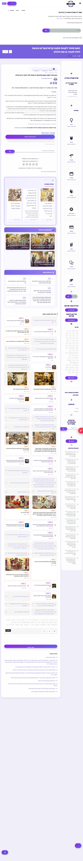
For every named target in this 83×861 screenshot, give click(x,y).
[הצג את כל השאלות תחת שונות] (71, 241)
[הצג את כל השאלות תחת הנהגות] (71, 152)
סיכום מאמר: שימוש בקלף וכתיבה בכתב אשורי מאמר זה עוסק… (70, 529)
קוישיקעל (32, 622)
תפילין (69, 372)
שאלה (77, 369)
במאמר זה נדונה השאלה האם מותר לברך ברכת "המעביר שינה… (71, 484)
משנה (74, 350)
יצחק (77, 343)
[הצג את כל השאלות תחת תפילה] (71, 188)
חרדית (77, 340)
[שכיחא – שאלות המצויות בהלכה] (69, 3)
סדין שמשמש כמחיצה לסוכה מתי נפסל (46, 680)
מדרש (67, 345)
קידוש (67, 365)
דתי (70, 333)
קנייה (39, 622)
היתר (77, 335)
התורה (70, 335)
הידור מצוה (14, 619)
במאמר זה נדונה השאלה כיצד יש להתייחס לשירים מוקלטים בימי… (71, 522)
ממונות (71, 231)
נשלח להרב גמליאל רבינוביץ (73, 352)
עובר (70, 355)
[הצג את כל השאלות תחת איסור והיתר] (71, 206)
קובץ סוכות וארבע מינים (25, 622)
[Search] (46, 31)
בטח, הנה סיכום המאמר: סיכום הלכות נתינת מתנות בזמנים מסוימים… (70, 514)
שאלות (23, 10)
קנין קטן (55, 622)
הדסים (18, 619)
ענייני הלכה (76, 357)
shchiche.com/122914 (20, 127)
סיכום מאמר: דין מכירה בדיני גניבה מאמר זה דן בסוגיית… (70, 553)
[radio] (36, 164)
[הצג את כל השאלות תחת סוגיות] (71, 259)
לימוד (70, 345)
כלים (67, 343)
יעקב (67, 340)
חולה (77, 338)
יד (70, 340)
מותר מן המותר (43, 624)
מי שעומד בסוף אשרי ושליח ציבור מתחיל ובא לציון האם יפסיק (42, 688)
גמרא (77, 333)
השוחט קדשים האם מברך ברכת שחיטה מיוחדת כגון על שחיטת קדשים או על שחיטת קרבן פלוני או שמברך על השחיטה (32, 684)
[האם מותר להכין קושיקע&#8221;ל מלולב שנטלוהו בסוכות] (14, 194)
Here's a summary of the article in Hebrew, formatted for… (70, 492)
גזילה (30, 619)
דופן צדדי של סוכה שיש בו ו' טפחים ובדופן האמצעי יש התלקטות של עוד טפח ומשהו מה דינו (35, 667)
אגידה (43, 619)
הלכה (8, 624)
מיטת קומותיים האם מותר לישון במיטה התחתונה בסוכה (43, 691)
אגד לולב (47, 619)
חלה (70, 338)
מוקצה (77, 348)
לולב (32, 624)
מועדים (71, 177)
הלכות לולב (12, 624)
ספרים (73, 355)
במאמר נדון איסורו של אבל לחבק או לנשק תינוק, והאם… (70, 499)
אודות (17, 10)
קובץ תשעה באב (75, 365)
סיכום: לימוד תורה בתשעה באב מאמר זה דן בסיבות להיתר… (71, 507)
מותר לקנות (37, 624)
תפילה (71, 195)
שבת (71, 124)
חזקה (74, 338)
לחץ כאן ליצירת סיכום (30, 137)
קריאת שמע (72, 367)
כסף (77, 345)
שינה (66, 369)
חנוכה (67, 338)
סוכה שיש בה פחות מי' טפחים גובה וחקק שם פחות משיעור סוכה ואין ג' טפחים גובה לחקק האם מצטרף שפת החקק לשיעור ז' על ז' (31, 673)
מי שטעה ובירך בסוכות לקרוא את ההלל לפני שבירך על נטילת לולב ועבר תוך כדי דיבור (47, 209)
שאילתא (67, 367)
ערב (72, 357)
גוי (67, 330)
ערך (69, 357)
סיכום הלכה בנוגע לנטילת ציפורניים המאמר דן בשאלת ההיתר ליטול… (70, 469)
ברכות (71, 142)
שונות (71, 249)
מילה (66, 348)
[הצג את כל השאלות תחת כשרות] (71, 277)
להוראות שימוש (60, 18)
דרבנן (73, 333)
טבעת (22, 624)
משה (77, 350)
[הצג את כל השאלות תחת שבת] (71, 117)
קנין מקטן (51, 622)
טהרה (73, 340)
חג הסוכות (17, 624)
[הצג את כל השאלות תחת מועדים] (71, 170)
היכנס (11, 3)
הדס (27, 619)
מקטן (16, 622)
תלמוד (77, 372)
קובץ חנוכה (69, 360)
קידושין (77, 367)
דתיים (67, 333)
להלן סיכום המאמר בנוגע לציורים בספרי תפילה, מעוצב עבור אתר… (70, 454)
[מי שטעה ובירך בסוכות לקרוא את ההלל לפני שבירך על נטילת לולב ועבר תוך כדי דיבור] (47, 194)
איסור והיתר (71, 213)
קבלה (74, 360)
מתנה (70, 350)
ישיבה (74, 343)
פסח (77, 360)
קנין (47, 622)
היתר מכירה (8, 619)
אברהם (76, 330)
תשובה (77, 374)
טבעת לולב (26, 624)
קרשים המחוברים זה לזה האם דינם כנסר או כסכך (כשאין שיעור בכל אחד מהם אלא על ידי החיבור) (34, 670)
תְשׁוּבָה (8, 630)
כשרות (71, 284)
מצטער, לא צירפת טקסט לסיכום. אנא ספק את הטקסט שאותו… (70, 537)
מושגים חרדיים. (71, 348)
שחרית (70, 369)
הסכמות (12, 10)
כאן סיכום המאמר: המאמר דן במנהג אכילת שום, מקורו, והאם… (70, 477)
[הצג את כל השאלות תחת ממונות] (71, 223)
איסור (73, 330)
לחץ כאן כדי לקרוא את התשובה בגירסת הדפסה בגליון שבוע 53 (42, 124)
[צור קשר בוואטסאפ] (78, 845)
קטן (36, 622)
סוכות (46, 72)
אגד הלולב (52, 619)
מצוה (12, 622)
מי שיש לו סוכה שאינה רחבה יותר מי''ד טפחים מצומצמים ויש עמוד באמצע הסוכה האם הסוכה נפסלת (33, 677)
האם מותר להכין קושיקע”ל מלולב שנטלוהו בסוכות (15, 205)
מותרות (48, 624)
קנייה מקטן (43, 622)
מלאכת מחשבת (54, 624)
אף (39, 619)
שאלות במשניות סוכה (50, 657)
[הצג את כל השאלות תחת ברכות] (71, 134)
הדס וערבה (23, 619)
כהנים (70, 343)
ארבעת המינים (35, 619)
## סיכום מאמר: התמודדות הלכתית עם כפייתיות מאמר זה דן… (71, 462)
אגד (56, 619)
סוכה (19, 622)
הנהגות (71, 160)
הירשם (4, 3)
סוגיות (71, 266)
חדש (66, 335)
